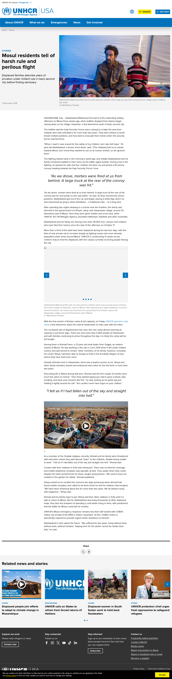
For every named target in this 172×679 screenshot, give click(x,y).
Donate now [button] (10, 644)
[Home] (19, 11)
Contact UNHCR (139, 642)
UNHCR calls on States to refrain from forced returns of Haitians (63, 610)
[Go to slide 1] (85, 621)
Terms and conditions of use (159, 668)
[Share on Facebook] (89, 552)
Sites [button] (132, 12)
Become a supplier (140, 658)
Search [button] (124, 12)
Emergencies (59, 22)
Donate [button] (146, 11)
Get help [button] (164, 11)
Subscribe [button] (95, 650)
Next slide (125, 275)
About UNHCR (14, 22)
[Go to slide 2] (88, 621)
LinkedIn (75, 642)
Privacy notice (138, 668)
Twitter (58, 642)
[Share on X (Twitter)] (83, 552)
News (76, 22)
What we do (37, 22)
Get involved (94, 22)
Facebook (46, 642)
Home (4, 30)
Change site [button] (24, 2)
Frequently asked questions (144, 638)
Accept (162, 675)
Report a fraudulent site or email (146, 654)
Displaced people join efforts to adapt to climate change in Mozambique (20, 610)
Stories (11, 30)
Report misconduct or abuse (145, 650)
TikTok (69, 642)
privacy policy (11, 676)
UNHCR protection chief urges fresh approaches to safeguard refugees (150, 610)
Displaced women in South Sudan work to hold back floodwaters (105, 610)
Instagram (52, 642)
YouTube (64, 642)
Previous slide (46, 275)
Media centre (137, 646)
